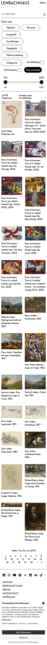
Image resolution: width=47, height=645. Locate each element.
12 (23, 559)
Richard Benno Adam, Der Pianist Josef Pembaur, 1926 (34, 536)
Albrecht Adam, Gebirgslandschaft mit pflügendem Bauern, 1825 (11, 322)
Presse (6, 590)
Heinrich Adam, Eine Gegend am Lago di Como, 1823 (10, 395)
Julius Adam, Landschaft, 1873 (8, 423)
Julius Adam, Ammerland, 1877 (32, 423)
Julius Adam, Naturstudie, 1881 (9, 450)
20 (31, 562)
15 (41, 559)
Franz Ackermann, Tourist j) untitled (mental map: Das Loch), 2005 (33, 248)
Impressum (9, 597)
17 (13, 562)
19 (25, 562)
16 (7, 562)
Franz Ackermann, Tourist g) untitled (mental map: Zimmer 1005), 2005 (10, 203)
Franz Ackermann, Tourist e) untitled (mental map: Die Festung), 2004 (9, 164)
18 (19, 562)
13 (29, 559)
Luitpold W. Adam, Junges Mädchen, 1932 (11, 494)
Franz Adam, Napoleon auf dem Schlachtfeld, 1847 (11, 355)
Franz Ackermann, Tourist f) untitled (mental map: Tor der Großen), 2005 (34, 165)
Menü (43, 2)
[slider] (5, 82)
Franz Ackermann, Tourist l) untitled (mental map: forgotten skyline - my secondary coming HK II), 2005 (35, 283)
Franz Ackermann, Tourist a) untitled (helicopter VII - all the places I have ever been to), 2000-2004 (35, 125)
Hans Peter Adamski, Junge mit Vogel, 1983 (35, 366)
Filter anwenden (33, 69)
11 (17, 559)
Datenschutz (10, 593)
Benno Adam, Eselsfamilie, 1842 (33, 317)
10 (11, 559)
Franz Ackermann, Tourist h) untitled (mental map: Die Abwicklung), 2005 (33, 214)
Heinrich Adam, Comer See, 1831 (35, 394)
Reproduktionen (13, 586)
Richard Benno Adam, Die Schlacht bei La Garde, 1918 (11, 513)
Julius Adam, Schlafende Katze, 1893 (33, 454)
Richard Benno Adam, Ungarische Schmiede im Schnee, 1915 (34, 483)
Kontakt (8, 582)
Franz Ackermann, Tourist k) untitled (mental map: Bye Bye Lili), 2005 (11, 282)
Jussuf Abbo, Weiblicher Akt (8, 132)
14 (35, 559)
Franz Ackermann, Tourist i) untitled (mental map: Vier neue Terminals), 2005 (11, 248)
